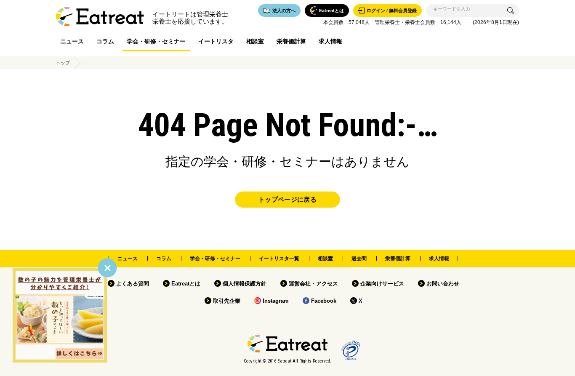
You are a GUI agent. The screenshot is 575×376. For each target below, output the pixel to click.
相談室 (255, 41)
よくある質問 (132, 283)
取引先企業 (226, 301)
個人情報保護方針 (244, 283)
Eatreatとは (185, 283)
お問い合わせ (442, 283)
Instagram (276, 301)
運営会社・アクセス (313, 283)
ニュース (72, 41)
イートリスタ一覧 (279, 258)
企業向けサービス (382, 283)
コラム (105, 41)
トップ (63, 62)
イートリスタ (216, 41)
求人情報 (330, 41)
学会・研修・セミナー (156, 41)
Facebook (323, 301)
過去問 (359, 258)
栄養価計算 (291, 41)
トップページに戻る (287, 199)
